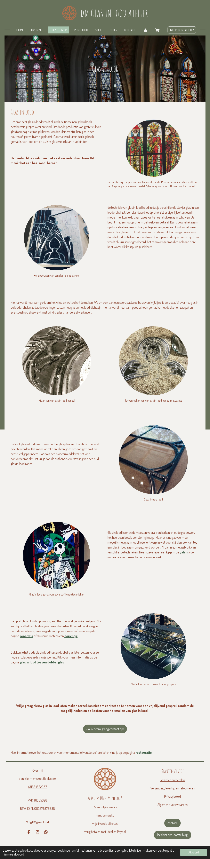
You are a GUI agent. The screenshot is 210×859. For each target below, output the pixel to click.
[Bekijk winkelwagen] (157, 29)
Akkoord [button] (193, 852)
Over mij (37, 770)
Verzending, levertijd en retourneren (173, 788)
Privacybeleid (172, 796)
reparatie (26, 636)
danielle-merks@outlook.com (37, 779)
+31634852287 (37, 787)
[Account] (145, 29)
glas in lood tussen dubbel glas (42, 662)
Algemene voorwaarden (173, 805)
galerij (183, 552)
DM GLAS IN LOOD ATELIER (114, 13)
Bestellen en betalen (172, 780)
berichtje (71, 636)
